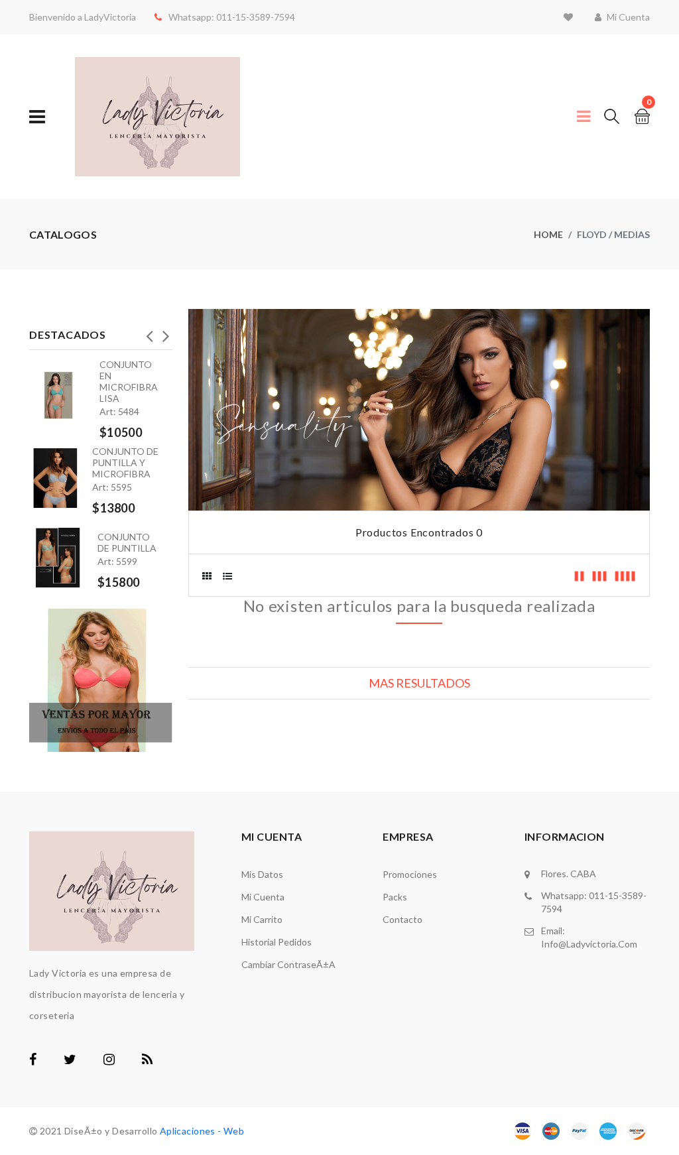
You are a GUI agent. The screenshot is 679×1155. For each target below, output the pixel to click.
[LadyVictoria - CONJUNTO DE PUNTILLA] (63, 552)
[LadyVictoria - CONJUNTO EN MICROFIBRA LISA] (64, 395)
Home (548, 234)
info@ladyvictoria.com (589, 943)
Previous (149, 332)
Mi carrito (261, 919)
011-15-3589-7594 (254, 17)
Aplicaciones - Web (202, 1130)
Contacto (402, 919)
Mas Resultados (419, 683)
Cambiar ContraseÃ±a (288, 964)
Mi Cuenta (262, 896)
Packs (395, 896)
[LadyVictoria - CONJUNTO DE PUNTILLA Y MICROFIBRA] (60, 478)
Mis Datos (262, 874)
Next (165, 332)
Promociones (410, 874)
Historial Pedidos (276, 941)
